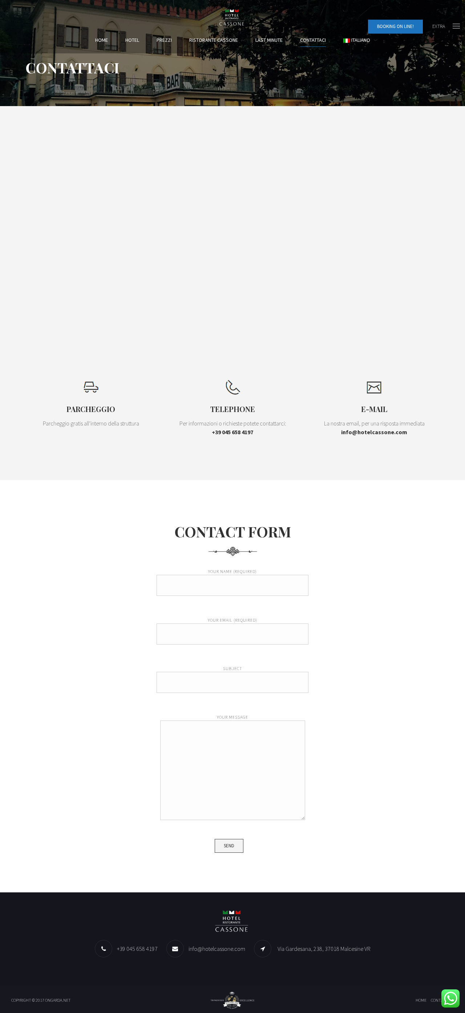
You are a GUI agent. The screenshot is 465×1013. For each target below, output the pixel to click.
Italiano (360, 40)
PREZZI (164, 40)
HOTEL (132, 40)
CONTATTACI (313, 40)
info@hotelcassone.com (217, 948)
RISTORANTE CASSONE (213, 40)
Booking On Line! (395, 26)
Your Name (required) (232, 571)
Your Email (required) (232, 620)
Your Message (232, 717)
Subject (232, 668)
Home (101, 40)
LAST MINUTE (269, 40)
